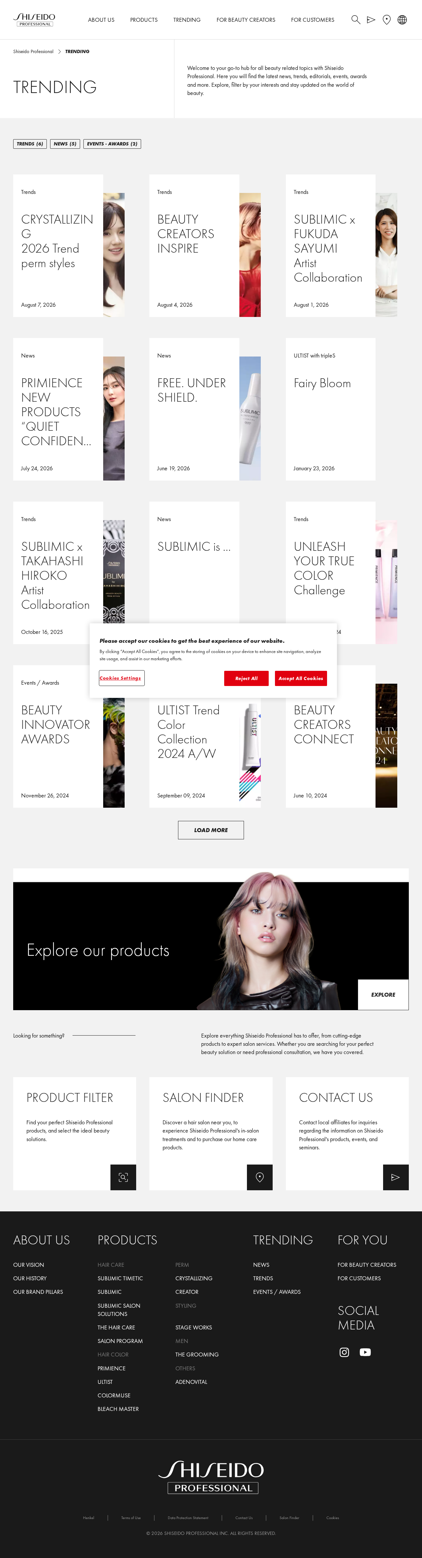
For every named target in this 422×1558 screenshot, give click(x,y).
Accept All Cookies (301, 678)
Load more (211, 830)
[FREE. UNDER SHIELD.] (210, 409)
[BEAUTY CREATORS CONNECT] (347, 736)
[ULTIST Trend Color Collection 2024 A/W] (210, 736)
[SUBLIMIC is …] (210, 573)
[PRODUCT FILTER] (74, 1133)
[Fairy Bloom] (347, 409)
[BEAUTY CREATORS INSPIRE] (210, 246)
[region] (213, 660)
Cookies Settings (120, 678)
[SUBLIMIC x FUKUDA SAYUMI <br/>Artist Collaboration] (347, 246)
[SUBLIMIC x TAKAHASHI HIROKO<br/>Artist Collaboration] (74, 573)
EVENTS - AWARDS (112, 143)
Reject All (246, 678)
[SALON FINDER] (210, 1133)
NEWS (65, 143)
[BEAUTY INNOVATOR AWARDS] (74, 736)
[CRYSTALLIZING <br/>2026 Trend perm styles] (74, 246)
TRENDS (30, 143)
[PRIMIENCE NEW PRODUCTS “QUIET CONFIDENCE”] (74, 409)
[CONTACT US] (347, 1133)
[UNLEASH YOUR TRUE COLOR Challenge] (347, 573)
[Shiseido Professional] (34, 19)
